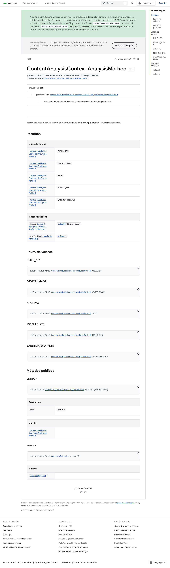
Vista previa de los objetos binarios (17, 539)
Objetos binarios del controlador (16, 547)
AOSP (29, 59)
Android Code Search (55, 3)
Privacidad (66, 562)
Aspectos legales (42, 562)
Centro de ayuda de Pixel (124, 530)
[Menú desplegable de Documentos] (38, 3)
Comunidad (27, 562)
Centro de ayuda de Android (126, 526)
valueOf (62, 224)
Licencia (56, 562)
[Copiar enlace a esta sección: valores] (38, 445)
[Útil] (134, 59)
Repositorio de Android (12, 526)
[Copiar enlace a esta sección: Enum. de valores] (55, 252)
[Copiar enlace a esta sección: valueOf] (39, 379)
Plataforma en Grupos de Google (73, 543)
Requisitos (7, 530)
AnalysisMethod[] (59, 456)
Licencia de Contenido (125, 503)
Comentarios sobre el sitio (85, 562)
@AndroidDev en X (67, 530)
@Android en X (65, 526)
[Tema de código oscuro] (138, 268)
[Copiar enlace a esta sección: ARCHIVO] (41, 303)
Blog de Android (66, 534)
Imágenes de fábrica (12, 543)
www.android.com (122, 534)
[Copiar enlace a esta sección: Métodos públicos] (57, 371)
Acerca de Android (11, 562)
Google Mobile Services (124, 539)
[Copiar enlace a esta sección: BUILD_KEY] (43, 260)
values (61, 236)
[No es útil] (138, 59)
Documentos (29, 3)
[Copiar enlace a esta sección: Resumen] (43, 134)
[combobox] (114, 3)
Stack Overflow (120, 543)
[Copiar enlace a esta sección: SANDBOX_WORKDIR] (56, 346)
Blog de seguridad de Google (71, 539)
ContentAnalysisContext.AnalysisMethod (65, 78)
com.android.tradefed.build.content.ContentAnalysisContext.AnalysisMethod (84, 95)
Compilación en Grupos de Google (73, 547)
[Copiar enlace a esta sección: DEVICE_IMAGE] (49, 281)
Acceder (163, 3)
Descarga (7, 534)
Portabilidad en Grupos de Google (73, 551)
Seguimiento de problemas (125, 547)
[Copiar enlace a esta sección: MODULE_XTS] (47, 324)
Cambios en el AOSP (87, 29)
